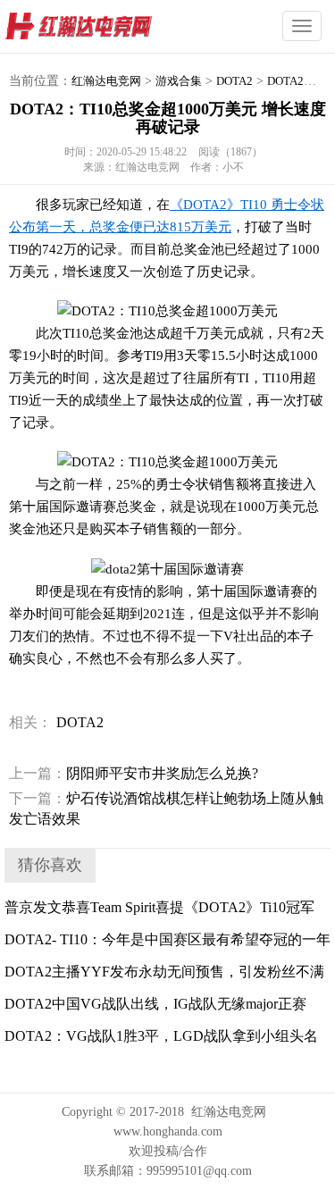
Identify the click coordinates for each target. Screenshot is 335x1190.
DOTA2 (234, 81)
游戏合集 (178, 81)
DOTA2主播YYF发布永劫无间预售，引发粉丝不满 (164, 971)
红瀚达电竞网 (111, 27)
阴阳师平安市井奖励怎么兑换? (133, 773)
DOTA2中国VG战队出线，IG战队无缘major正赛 (155, 1003)
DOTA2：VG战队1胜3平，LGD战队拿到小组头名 (161, 1035)
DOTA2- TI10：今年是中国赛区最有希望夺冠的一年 (167, 939)
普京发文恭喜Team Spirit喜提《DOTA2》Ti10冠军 (159, 907)
